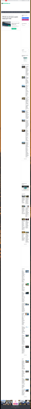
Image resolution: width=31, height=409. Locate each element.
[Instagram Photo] (3, 402)
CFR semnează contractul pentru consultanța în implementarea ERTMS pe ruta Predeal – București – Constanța (17, 0)
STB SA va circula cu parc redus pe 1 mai (15, 24)
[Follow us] (15, 401)
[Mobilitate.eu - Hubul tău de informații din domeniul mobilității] (5, 3)
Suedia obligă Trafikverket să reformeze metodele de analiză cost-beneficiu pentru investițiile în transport (23, 200)
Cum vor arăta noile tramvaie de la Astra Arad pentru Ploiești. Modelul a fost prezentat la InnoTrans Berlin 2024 (23, 392)
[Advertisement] (21, 6)
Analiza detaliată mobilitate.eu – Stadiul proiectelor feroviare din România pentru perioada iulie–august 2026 (23, 373)
